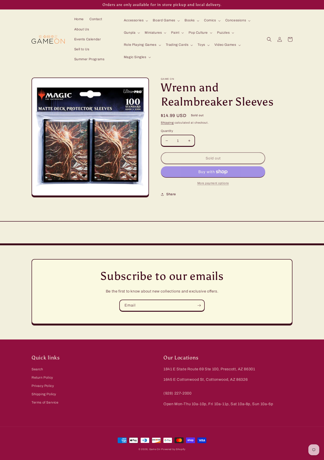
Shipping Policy (44, 394)
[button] (135, 20)
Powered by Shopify (173, 449)
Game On (155, 449)
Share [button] (171, 194)
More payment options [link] (213, 183)
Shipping (167, 122)
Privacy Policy (43, 386)
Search (37, 369)
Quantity (167, 131)
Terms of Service (45, 402)
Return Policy (42, 377)
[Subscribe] (199, 305)
